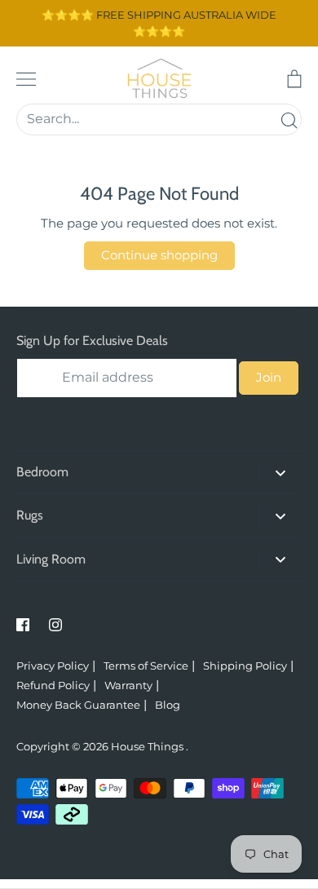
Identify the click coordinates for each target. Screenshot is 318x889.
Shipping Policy (245, 665)
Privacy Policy (52, 665)
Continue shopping (159, 255)
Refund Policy (53, 685)
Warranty (128, 685)
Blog (167, 704)
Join (268, 377)
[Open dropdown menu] (280, 472)
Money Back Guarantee (78, 704)
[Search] (288, 120)
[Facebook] (23, 624)
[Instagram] (55, 624)
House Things (148, 746)
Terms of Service (146, 665)
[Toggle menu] (26, 79)
